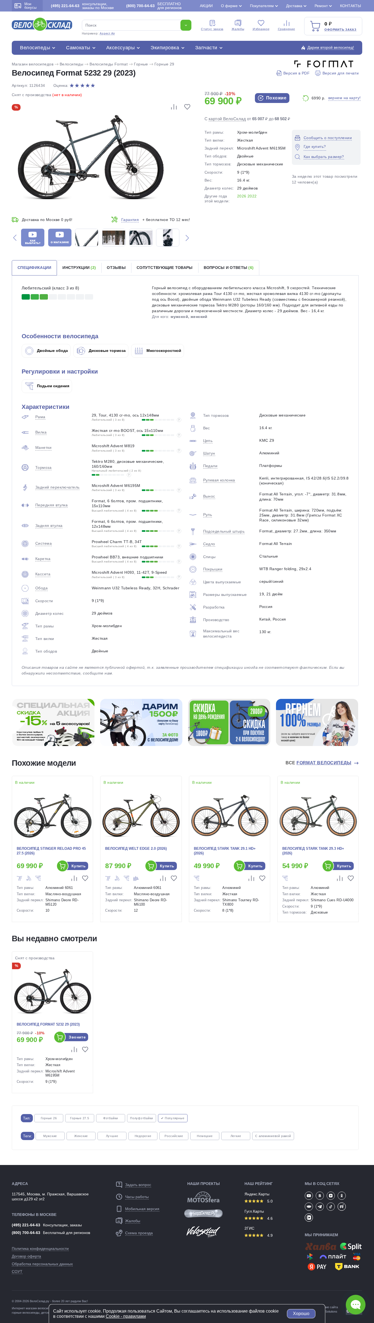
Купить (78, 866)
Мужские (50, 1136)
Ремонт (321, 6)
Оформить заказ (340, 29)
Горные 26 (49, 1118)
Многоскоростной (163, 350)
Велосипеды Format (109, 64)
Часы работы (137, 1197)
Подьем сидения (52, 386)
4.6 (269, 1218)
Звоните (77, 1037)
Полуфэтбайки (141, 1118)
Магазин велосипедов (32, 64)
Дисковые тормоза (107, 350)
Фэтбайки (110, 1118)
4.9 (269, 1235)
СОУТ (17, 1271)
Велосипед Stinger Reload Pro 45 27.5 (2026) (51, 850)
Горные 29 (164, 64)
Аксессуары (120, 47)
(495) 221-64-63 (26, 1225)
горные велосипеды (25, 1312)
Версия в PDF (296, 73)
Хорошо (301, 1313)
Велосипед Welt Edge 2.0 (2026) (136, 848)
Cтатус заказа (212, 29)
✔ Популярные (172, 1118)
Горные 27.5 (79, 1118)
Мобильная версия (142, 1209)
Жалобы (238, 29)
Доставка (294, 6)
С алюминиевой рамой (273, 1136)
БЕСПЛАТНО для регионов (154, 6)
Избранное (261, 29)
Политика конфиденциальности (40, 1248)
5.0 (269, 1201)
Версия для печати (341, 73)
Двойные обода (52, 350)
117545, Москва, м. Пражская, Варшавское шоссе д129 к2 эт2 (50, 1196)
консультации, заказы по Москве (82, 6)
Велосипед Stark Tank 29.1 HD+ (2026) (225, 850)
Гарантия (130, 219)
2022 (252, 196)
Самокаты (78, 47)
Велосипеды (35, 47)
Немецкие (204, 1136)
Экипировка (165, 47)
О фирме (229, 6)
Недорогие (143, 1136)
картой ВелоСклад (227, 118)
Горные (141, 64)
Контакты (350, 6)
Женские (81, 1136)
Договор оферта (26, 1256)
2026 (241, 196)
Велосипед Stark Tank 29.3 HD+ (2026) (313, 850)
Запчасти (206, 47)
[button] (14, 237)
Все (318, 762)
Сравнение (286, 29)
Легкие (236, 1136)
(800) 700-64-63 (26, 1232)
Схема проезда (139, 1233)
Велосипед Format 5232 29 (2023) (48, 1024)
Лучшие (112, 1136)
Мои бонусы (30, 5)
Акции (206, 6)
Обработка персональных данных (42, 1264)
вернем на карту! (344, 98)
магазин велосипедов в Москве (48, 1308)
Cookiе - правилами (126, 1316)
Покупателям (262, 6)
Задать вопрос (138, 1185)
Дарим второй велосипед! (330, 47)
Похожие (275, 98)
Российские (174, 1136)
